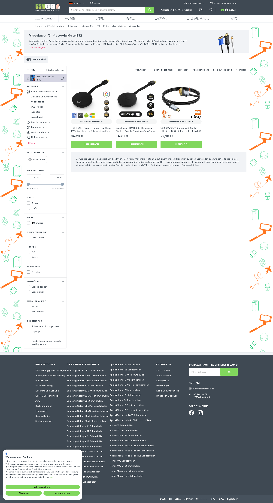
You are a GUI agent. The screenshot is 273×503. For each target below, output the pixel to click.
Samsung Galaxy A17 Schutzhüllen (85, 451)
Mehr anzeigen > (38, 47)
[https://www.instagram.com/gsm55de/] (200, 412)
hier (51, 477)
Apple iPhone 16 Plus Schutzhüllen (127, 374)
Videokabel (134, 26)
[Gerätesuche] (62, 78)
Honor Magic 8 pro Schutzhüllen (126, 476)
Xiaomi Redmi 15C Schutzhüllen (126, 435)
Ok (229, 372)
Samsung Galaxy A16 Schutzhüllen (85, 456)
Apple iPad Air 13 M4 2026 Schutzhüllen (130, 420)
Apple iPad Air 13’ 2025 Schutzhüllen (128, 415)
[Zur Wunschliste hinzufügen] (107, 82)
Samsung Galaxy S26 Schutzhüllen (85, 385)
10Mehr (31, 143)
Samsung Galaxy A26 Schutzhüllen (85, 446)
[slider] (28, 184)
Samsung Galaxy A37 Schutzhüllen (85, 441)
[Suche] (149, 10)
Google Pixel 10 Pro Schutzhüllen (83, 471)
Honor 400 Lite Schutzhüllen (125, 465)
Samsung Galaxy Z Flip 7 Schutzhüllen (86, 375)
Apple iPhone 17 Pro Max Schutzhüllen (129, 410)
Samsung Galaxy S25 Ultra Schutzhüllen (88, 411)
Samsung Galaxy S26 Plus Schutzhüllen (87, 390)
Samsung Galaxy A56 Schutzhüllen (85, 426)
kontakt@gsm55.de (203, 388)
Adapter (35, 111)
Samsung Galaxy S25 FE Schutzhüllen (86, 421)
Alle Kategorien (44, 19)
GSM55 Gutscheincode (47, 395)
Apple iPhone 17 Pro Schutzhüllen (127, 405)
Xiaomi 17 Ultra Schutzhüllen (124, 430)
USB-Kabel (37, 106)
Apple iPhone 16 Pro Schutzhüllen (127, 379)
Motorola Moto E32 (89, 26)
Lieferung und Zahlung (47, 390)
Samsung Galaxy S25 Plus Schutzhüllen (87, 405)
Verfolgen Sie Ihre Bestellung (50, 375)
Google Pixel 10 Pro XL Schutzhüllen (85, 466)
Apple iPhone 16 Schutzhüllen (125, 364)
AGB (37, 400)
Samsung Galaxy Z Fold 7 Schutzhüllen (87, 380)
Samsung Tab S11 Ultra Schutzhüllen (85, 370)
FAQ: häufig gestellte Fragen (50, 370)
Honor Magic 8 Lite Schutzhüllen (127, 470)
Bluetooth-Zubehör (166, 395)
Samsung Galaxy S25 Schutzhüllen (85, 400)
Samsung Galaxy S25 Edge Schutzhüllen (88, 416)
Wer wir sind (41, 380)
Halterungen (163, 385)
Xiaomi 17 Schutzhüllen (121, 425)
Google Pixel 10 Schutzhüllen (81, 481)
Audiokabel (37, 116)
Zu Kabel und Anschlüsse (44, 96)
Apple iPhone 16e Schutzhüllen (125, 369)
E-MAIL (97, 3)
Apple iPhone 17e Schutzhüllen (125, 395)
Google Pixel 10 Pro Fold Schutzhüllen (86, 461)
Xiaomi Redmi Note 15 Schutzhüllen (128, 440)
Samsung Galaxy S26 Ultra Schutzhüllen (88, 395)
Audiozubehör (163, 375)
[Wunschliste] (210, 9)
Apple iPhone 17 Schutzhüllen (125, 389)
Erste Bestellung (44, 385)
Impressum (41, 411)
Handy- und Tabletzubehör (49, 26)
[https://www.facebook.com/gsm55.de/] (191, 412)
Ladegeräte (162, 380)
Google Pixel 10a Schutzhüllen (82, 476)
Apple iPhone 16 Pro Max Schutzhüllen (129, 384)
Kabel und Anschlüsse (114, 26)
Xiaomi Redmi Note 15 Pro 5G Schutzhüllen (132, 450)
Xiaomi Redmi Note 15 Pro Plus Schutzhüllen (132, 455)
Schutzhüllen (163, 370)
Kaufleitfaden (42, 416)
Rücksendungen (43, 405)
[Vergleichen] (101, 82)
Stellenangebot (43, 421)
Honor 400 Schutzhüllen (122, 460)
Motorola (72, 26)
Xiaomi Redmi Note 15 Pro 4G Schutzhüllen (132, 445)
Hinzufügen (91, 144)
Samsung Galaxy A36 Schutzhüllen (85, 436)
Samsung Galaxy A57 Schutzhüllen (85, 431)
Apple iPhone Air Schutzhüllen (125, 400)
